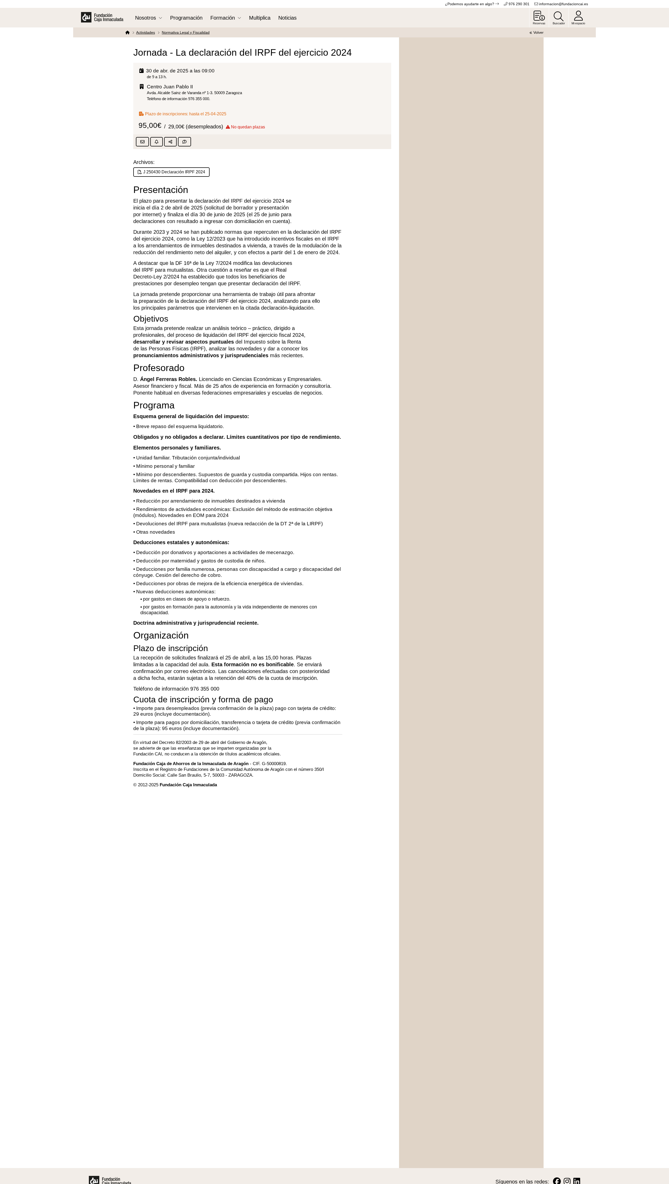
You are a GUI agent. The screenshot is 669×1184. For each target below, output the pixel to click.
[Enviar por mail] (142, 141)
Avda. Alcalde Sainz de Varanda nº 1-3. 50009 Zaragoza (194, 92)
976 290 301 (518, 4)
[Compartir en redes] (170, 141)
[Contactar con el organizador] (184, 141)
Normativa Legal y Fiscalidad (186, 32)
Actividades (145, 32)
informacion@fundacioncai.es (563, 4)
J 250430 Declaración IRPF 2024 (174, 172)
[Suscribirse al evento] (156, 141)
